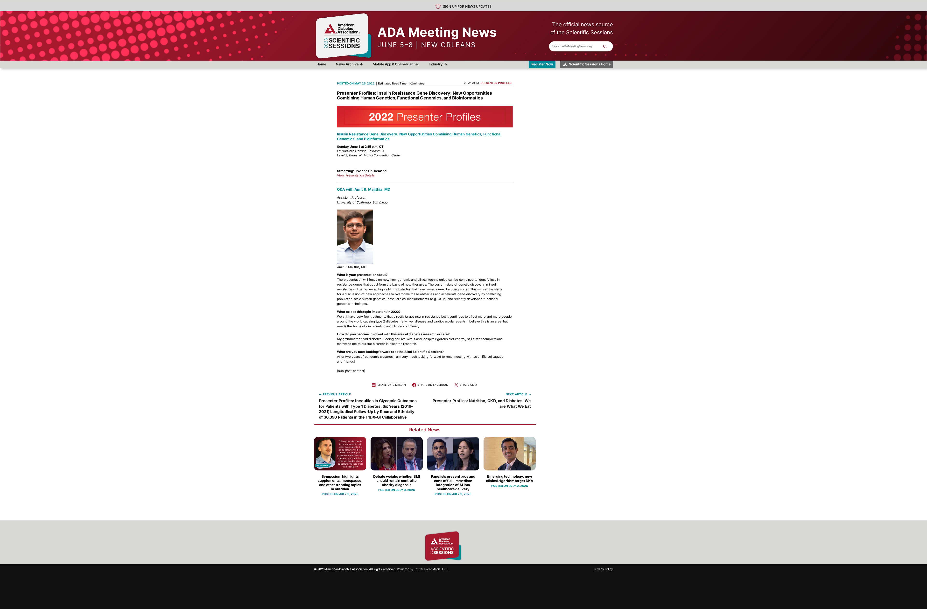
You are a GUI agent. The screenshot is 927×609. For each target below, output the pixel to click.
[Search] (607, 46)
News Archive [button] (347, 64)
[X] (493, 546)
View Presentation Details (356, 175)
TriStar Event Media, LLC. (431, 569)
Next (510, 394)
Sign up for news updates (467, 6)
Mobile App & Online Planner (396, 64)
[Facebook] (468, 546)
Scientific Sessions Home (590, 64)
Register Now (542, 64)
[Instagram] (476, 546)
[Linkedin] (485, 546)
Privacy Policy (603, 569)
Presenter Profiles (496, 83)
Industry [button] (435, 64)
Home (321, 64)
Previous (330, 394)
